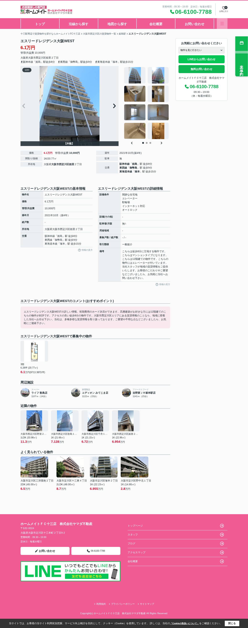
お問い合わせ (194, 24)
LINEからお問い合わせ (202, 59)
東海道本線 (125, 171)
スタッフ (133, 534)
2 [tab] (147, 143)
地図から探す (117, 24)
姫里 (48, 57)
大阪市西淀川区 (37, 57)
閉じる (232, 623)
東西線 (123, 167)
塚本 (137, 171)
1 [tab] (143, 143)
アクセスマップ (136, 552)
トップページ (135, 525)
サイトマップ (147, 604)
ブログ (131, 543)
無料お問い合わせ (201, 69)
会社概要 (155, 24)
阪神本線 (124, 163)
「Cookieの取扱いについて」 (184, 623)
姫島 (134, 163)
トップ (40, 24)
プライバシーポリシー (123, 604)
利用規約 (101, 604)
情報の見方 (87, 250)
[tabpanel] (146, 103)
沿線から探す (78, 24)
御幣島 (133, 167)
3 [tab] (150, 143)
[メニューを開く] (222, 23)
